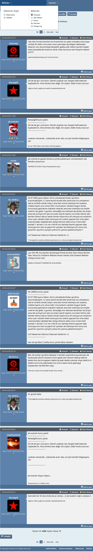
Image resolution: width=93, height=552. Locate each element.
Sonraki (50, 32)
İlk (37, 32)
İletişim (89, 548)
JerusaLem (13, 121)
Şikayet (75, 38)
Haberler (9, 17)
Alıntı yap (87, 72)
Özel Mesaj (87, 38)
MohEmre (13, 356)
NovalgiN (13, 82)
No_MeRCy (13, 199)
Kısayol (65, 38)
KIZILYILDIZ (13, 293)
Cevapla (7, 536)
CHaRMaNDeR (13, 435)
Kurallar (62, 14)
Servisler (37, 23)
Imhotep (13, 43)
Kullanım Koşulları (66, 548)
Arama (36, 20)
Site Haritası (38, 17)
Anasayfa (37, 15)
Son (57, 32)
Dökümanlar (10, 15)
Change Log (38, 26)
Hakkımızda (79, 548)
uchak (13, 160)
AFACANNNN (13, 254)
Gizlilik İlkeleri (51, 548)
